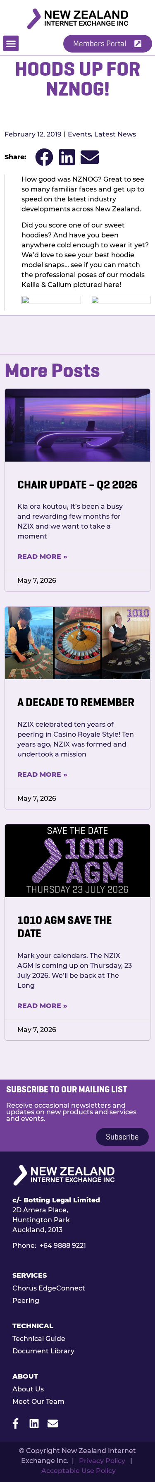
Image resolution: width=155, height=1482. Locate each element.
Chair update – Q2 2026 (77, 484)
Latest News (115, 134)
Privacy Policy (102, 1461)
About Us (28, 1389)
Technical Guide (38, 1339)
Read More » (42, 556)
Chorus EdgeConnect (48, 1288)
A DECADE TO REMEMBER (75, 702)
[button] (11, 43)
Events (79, 134)
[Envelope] (53, 1423)
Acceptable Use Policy (78, 1471)
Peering (25, 1301)
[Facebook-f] (15, 1423)
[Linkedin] (34, 1423)
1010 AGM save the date (64, 927)
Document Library (43, 1351)
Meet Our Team (38, 1401)
